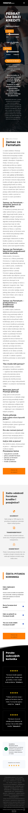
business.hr (21, 784)
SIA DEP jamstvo (9, 459)
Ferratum (6, 217)
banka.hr (14, 784)
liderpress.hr (12, 793)
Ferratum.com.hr (10, 777)
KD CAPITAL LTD (19, 779)
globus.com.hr (20, 793)
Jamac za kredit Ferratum (12, 456)
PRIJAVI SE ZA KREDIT (14, 471)
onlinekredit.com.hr (17, 789)
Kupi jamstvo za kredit (11, 454)
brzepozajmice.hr (14, 796)
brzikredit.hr (7, 795)
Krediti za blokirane (10, 461)
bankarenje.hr (19, 791)
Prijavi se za (13, 61)
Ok (24, 809)
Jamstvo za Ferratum (10, 458)
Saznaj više (14, 811)
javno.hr (5, 793)
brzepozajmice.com (9, 786)
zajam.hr (6, 788)
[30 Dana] (7, 52)
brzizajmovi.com (14, 788)
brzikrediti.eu (7, 789)
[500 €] (9, 34)
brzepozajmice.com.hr (18, 795)
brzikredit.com (19, 786)
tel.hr (21, 788)
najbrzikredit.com (9, 791)
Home (7, 138)
